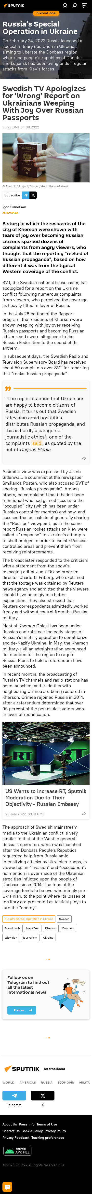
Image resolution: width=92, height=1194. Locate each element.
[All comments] (7, 1187)
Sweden (64, 919)
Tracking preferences (47, 1137)
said (36, 443)
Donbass (68, 928)
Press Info (27, 1124)
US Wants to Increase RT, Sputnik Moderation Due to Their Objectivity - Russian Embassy (45, 797)
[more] (84, 458)
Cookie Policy (32, 1131)
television (11, 937)
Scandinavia (12, 928)
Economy (65, 1082)
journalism (30, 937)
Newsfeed (32, 928)
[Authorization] (65, 5)
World (8, 1082)
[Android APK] (17, 1151)
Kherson (50, 928)
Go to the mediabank (54, 186)
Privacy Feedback (15, 1137)
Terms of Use (47, 1124)
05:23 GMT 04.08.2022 (20, 127)
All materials (10, 213)
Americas (27, 1082)
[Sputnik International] (14, 7)
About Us (9, 1124)
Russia (47, 1082)
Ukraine (48, 937)
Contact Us (11, 1131)
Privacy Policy (55, 1131)
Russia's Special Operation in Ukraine (29, 919)
